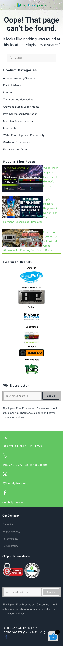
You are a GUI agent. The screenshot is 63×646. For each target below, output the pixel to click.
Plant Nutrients (12, 85)
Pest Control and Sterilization (20, 114)
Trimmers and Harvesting (18, 99)
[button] (4, 5)
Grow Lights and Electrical (18, 121)
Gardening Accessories (16, 142)
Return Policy (10, 546)
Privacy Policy (10, 539)
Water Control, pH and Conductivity (23, 135)
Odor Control (10, 128)
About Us (8, 524)
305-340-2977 (24, 632)
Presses (7, 92)
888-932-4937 (22, 628)
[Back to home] (31, 5)
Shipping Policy (11, 531)
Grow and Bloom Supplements (21, 107)
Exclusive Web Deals (15, 149)
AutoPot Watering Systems (19, 78)
